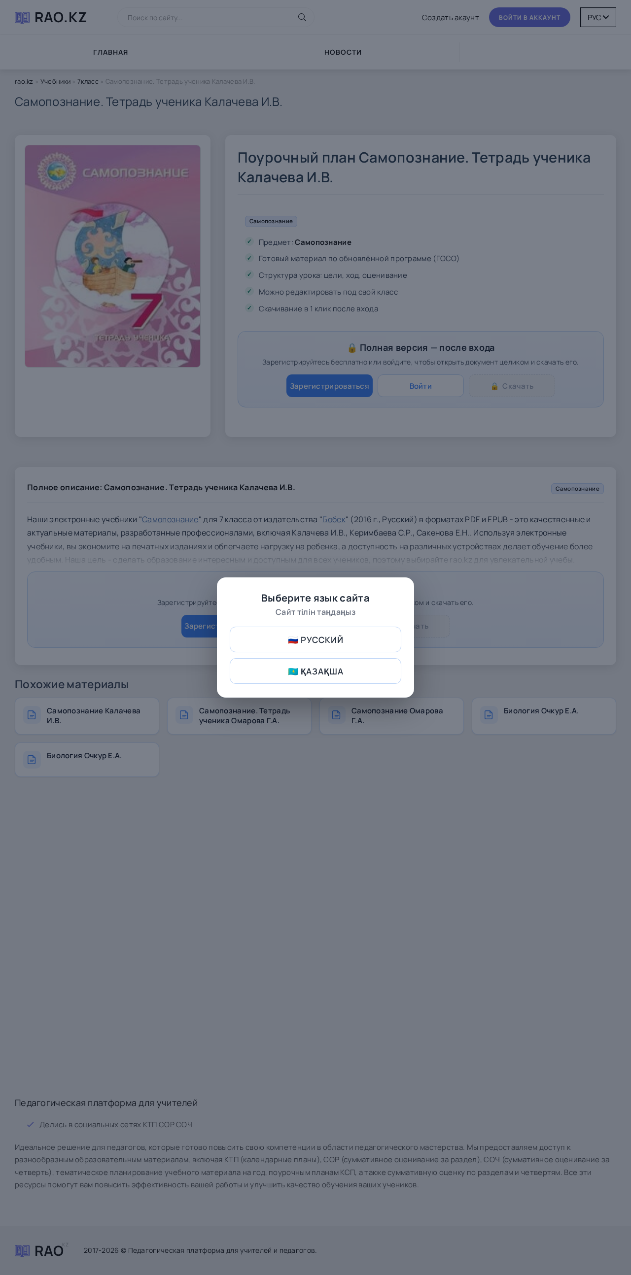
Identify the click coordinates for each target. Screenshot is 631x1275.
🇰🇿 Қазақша (316, 671)
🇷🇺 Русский (316, 639)
